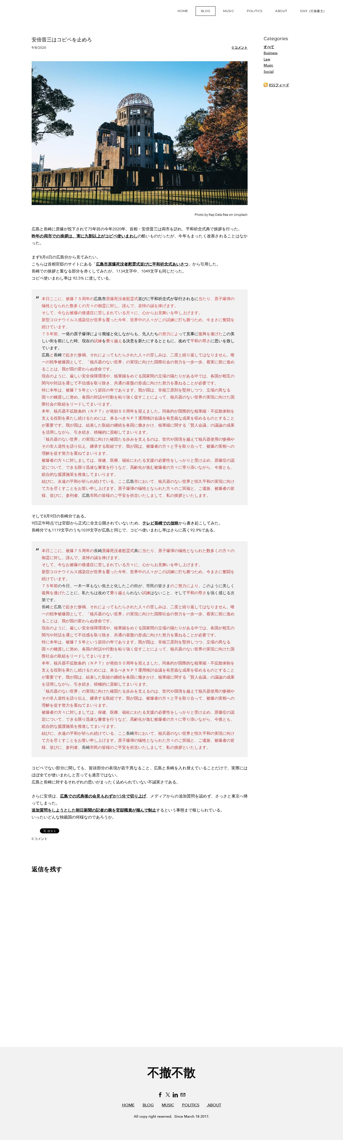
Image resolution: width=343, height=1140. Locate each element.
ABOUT (213, 1105)
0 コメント (240, 47)
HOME (128, 1105)
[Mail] (182, 1095)
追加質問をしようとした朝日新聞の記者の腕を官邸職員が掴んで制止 (94, 810)
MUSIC (168, 1105)
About (281, 11)
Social (269, 72)
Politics (254, 11)
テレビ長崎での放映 (160, 523)
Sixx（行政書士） (313, 11)
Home (183, 11)
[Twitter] (167, 1095)
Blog (205, 11)
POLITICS (190, 1105)
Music (228, 11)
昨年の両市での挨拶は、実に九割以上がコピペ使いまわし (85, 236)
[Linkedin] (175, 1095)
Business (270, 53)
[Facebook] (160, 1095)
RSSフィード (279, 85)
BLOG (148, 1105)
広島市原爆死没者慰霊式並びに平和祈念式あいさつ (142, 264)
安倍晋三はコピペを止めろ (62, 40)
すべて (269, 47)
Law (267, 59)
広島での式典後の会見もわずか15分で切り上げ (103, 796)
